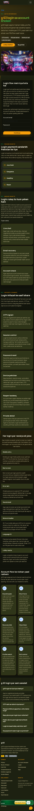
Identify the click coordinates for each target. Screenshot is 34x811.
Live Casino (4, 790)
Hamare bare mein (6, 781)
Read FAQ (21, 45)
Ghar (2, 10)
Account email (7, 117)
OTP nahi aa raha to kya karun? (13, 704)
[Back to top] (31, 808)
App (19, 769)
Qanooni (3, 788)
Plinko (3, 762)
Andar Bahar (5, 774)
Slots (2, 792)
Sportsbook (4, 795)
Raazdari (4, 785)
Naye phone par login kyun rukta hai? (15, 715)
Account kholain (23, 762)
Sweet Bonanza (6, 769)
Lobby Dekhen (8, 45)
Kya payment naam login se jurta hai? (16, 731)
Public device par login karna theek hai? (15, 720)
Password (6, 125)
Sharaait (4, 783)
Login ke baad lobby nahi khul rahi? (15, 726)
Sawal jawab (22, 767)
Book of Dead (5, 765)
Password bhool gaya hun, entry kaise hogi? (16, 709)
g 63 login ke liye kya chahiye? (13, 689)
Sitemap (3, 806)
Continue (17, 133)
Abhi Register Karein (20, 802)
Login (20, 765)
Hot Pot (3, 767)
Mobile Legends (6, 772)
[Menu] (30, 2)
